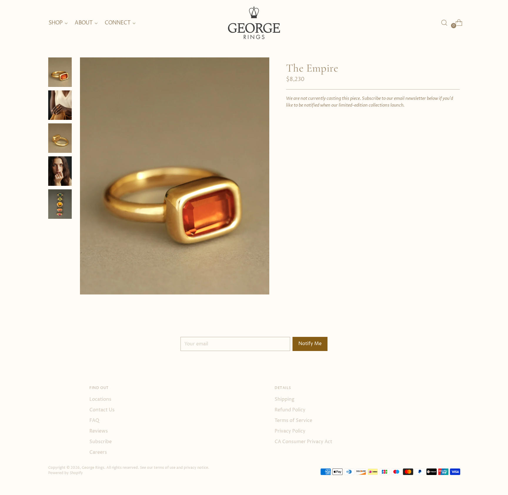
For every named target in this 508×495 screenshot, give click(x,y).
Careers (98, 452)
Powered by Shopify (65, 473)
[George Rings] (254, 23)
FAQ (94, 420)
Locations (100, 399)
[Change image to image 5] (60, 204)
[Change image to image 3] (60, 138)
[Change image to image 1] (60, 72)
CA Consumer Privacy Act (303, 441)
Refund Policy (290, 410)
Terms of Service (293, 420)
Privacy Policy (290, 431)
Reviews (98, 431)
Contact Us (102, 410)
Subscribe (100, 441)
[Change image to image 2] (60, 105)
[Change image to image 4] (60, 171)
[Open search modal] (444, 23)
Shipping (285, 399)
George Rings (93, 467)
